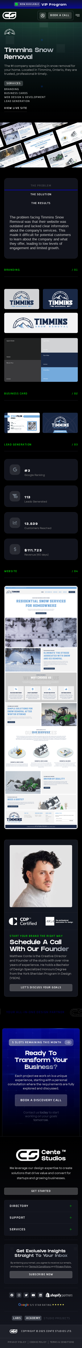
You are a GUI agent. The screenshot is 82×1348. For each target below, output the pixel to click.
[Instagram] (19, 1295)
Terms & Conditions (40, 1266)
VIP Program (54, 5)
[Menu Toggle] (77, 15)
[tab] (41, 186)
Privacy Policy (63, 1266)
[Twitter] (26, 1295)
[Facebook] (12, 1295)
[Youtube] (33, 1295)
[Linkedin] (40, 1295)
